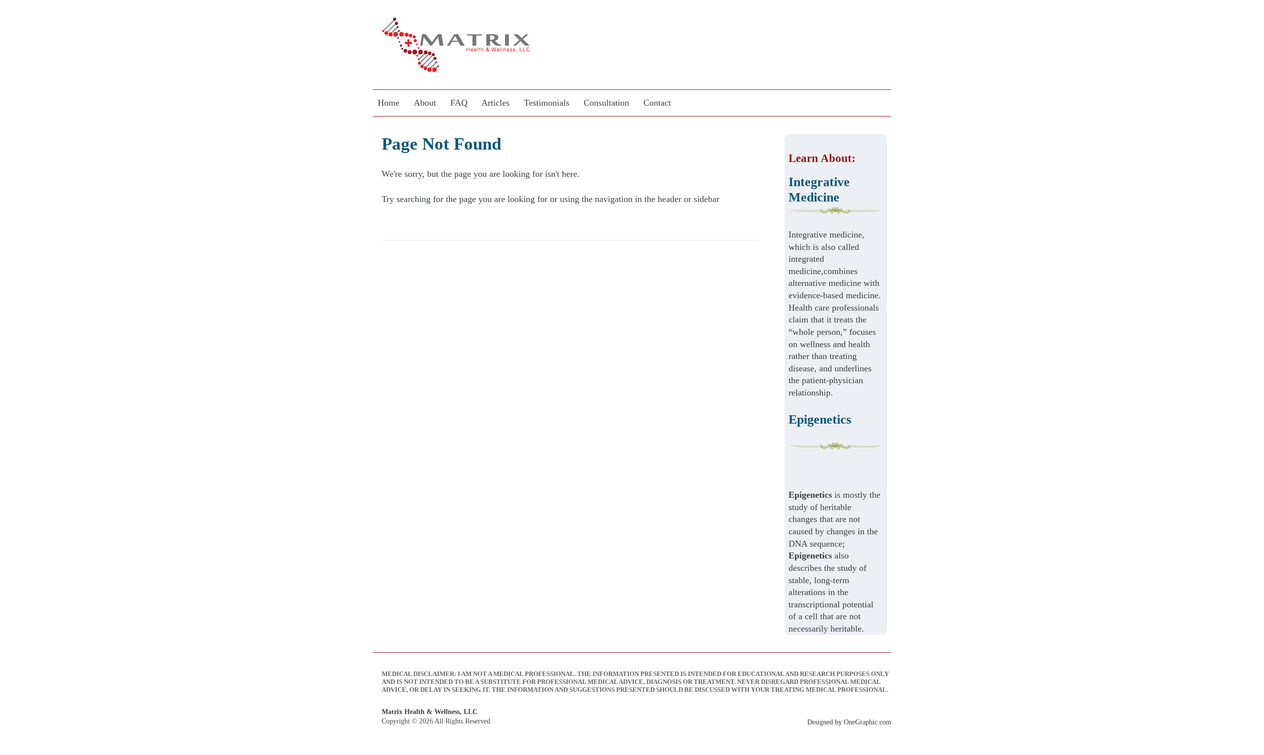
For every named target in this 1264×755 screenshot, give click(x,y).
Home (388, 103)
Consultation (606, 103)
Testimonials (546, 103)
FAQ (459, 103)
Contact (657, 103)
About (425, 103)
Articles (495, 103)
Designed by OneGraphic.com (849, 722)
